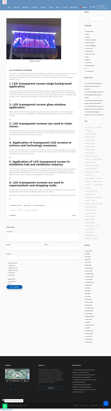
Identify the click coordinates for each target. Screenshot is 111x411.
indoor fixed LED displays (91, 156)
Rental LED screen (89, 222)
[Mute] (25, 381)
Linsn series (88, 62)
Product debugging (90, 45)
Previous (13, 215)
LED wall (87, 200)
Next (74, 215)
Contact (65, 7)
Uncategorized (89, 71)
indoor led (88, 159)
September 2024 (89, 316)
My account (73, 7)
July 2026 (87, 254)
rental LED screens (90, 226)
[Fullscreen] (27, 381)
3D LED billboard (89, 127)
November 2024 (89, 310)
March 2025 (88, 299)
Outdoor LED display (90, 210)
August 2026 (88, 251)
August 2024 (88, 319)
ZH (86, 68)
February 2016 (89, 333)
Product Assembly (90, 42)
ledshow (87, 60)
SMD (98, 226)
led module (99, 178)
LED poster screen (97, 184)
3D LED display (98, 127)
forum (51, 7)
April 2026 (88, 262)
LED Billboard (88, 172)
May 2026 (87, 259)
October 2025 (88, 279)
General (87, 37)
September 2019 (89, 325)
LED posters (88, 184)
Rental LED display (89, 219)
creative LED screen (90, 137)
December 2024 (89, 308)
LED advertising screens (91, 168)
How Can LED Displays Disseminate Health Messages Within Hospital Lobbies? (93, 94)
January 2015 (88, 342)
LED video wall (88, 197)
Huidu (87, 57)
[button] (17, 375)
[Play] (7, 381)
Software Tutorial (90, 54)
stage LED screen (89, 232)
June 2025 (87, 291)
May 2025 (87, 293)
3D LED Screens (88, 130)
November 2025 (89, 276)
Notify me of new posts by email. (12, 279)
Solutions (25, 7)
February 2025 (89, 302)
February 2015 (89, 339)
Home (9, 7)
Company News (89, 31)
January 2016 (88, 336)
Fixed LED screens (89, 140)
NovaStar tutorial (90, 65)
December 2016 (89, 330)
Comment (9, 231)
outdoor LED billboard (91, 206)
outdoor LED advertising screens (93, 203)
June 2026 (87, 256)
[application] (17, 376)
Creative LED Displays (90, 134)
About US (17, 7)
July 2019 (87, 328)
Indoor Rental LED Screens (91, 165)
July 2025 (87, 288)
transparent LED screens (91, 238)
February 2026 (89, 268)
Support (43, 7)
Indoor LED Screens (90, 162)
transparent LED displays (31, 210)
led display (12, 210)
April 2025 (88, 296)
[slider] (16, 380)
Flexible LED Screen (89, 146)
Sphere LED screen (89, 229)
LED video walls (98, 197)
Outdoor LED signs (90, 216)
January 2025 (88, 305)
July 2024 (87, 322)
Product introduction (39, 205)
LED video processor (90, 194)
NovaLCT (93, 200)
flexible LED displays (90, 143)
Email (46, 244)
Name (8, 244)
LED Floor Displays (89, 178)
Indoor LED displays (98, 159)
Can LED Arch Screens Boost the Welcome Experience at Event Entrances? (93, 86)
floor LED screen (89, 153)
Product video (89, 48)
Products (34, 7)
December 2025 (89, 273)
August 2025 (88, 285)
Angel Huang (27, 205)
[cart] (93, 7)
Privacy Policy (103, 405)
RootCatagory (89, 51)
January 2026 (88, 271)
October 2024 (88, 313)
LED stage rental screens (91, 191)
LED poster (88, 181)
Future (87, 34)
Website (8, 254)
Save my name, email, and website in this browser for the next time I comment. (13, 263)
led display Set (89, 175)
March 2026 (88, 265)
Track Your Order (94, 405)
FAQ (87, 405)
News (57, 7)
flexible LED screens (90, 149)
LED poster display (97, 181)
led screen (20, 210)
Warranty (76, 405)
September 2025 (89, 282)
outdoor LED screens (90, 213)
